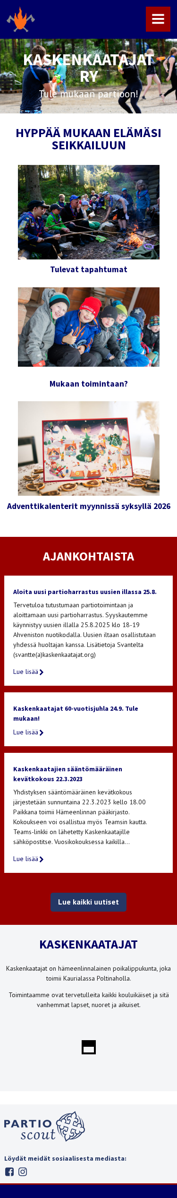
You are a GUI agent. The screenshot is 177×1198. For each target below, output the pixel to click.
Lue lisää (25, 671)
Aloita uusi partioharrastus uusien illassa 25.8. (85, 591)
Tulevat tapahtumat (88, 269)
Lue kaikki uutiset (88, 901)
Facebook (9, 1172)
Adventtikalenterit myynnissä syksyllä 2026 (88, 506)
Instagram (22, 1172)
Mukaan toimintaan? (89, 384)
